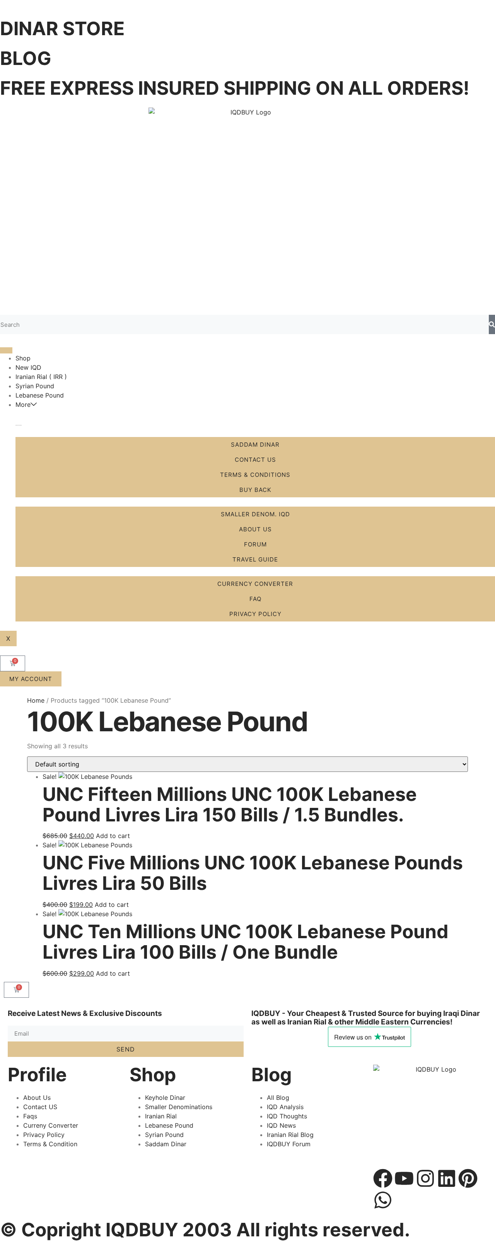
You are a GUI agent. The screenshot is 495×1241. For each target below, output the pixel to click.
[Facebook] (383, 1178)
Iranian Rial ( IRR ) (41, 377)
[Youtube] (404, 1178)
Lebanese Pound (39, 395)
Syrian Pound (34, 386)
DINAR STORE (62, 28)
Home (35, 700)
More (23, 404)
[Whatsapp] (383, 1200)
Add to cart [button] (113, 836)
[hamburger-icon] (6, 350)
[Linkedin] (446, 1178)
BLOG (25, 58)
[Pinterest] (468, 1178)
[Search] (492, 324)
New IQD (28, 367)
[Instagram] (425, 1178)
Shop (23, 358)
